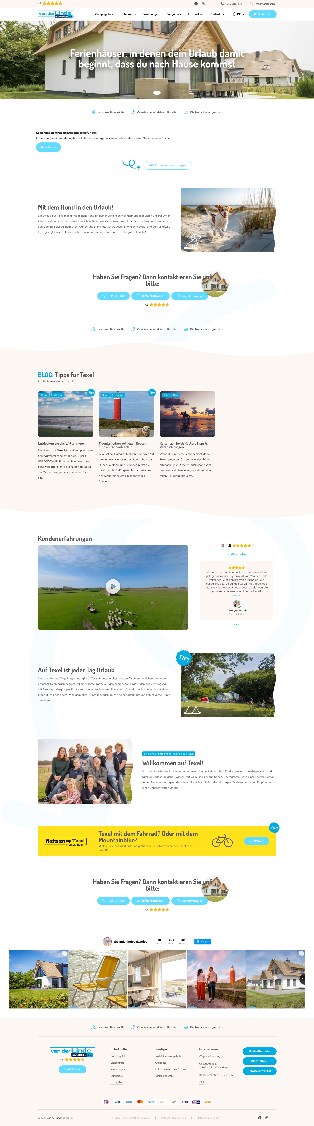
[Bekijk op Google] (236, 603)
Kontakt (215, 14)
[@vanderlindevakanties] (107, 941)
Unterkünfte (128, 14)
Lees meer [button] (236, 595)
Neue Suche (48, 147)
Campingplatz (104, 14)
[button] (113, 587)
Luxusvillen (195, 14)
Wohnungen (151, 14)
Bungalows (173, 14)
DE (239, 14)
